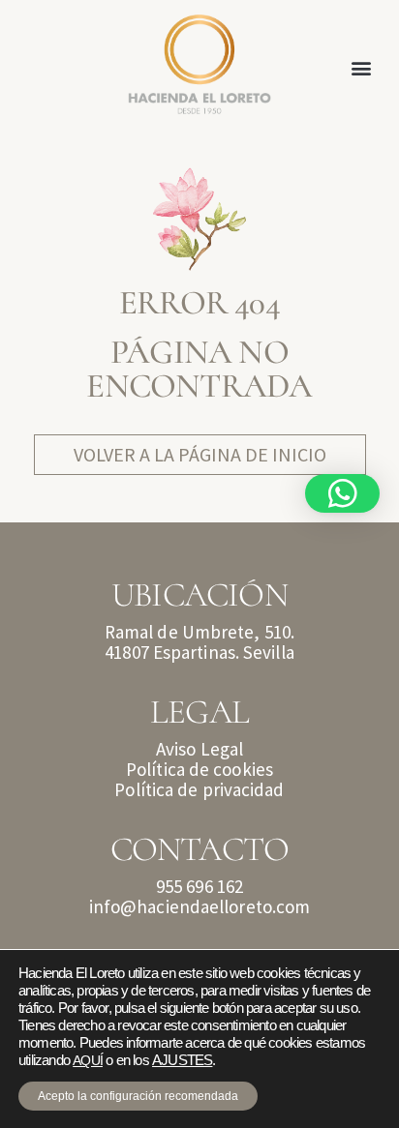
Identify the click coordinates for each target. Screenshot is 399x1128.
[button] (361, 68)
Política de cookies (199, 769)
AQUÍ (88, 1060)
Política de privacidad (199, 789)
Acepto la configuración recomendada (138, 1096)
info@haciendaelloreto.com (200, 906)
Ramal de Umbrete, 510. (199, 631)
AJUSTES (182, 1060)
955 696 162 (199, 886)
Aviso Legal (199, 748)
